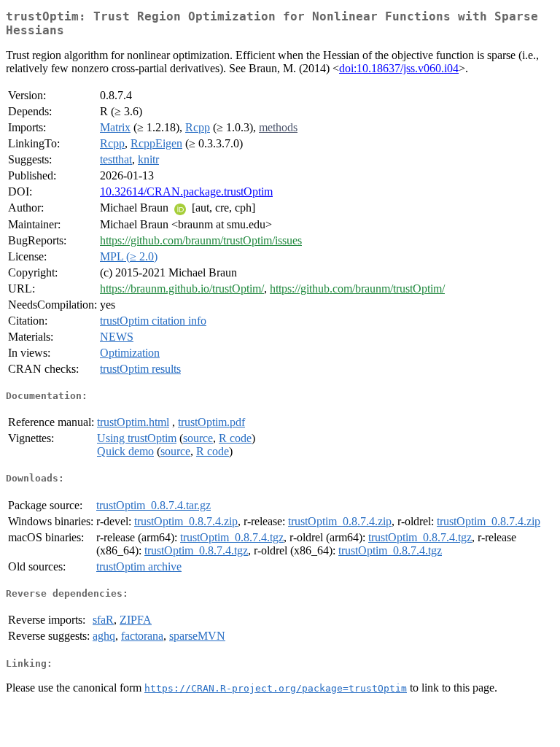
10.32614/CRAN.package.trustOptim (186, 191)
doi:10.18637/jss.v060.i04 (399, 68)
